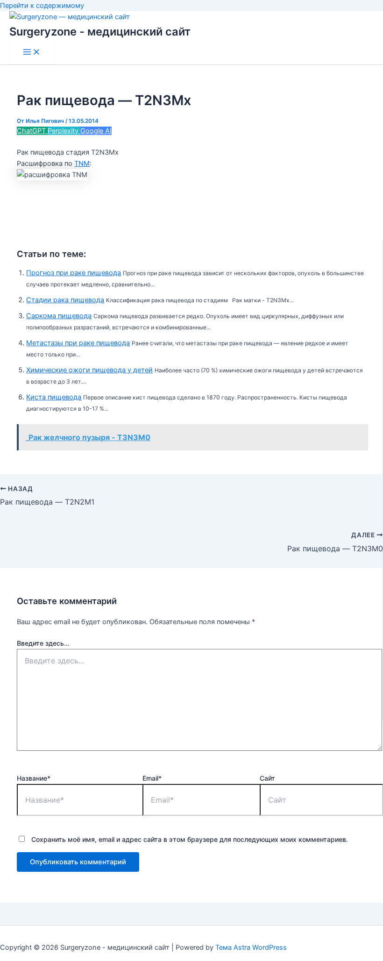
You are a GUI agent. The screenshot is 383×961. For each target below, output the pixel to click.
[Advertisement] (191, 212)
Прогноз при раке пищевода (73, 273)
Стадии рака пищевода (65, 300)
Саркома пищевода (59, 316)
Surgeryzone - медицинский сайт (100, 31)
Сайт (267, 778)
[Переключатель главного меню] (31, 52)
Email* (152, 778)
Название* (33, 778)
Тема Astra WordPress (251, 947)
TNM (82, 163)
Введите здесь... (43, 643)
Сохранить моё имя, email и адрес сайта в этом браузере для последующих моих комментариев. (189, 839)
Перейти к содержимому (42, 5)
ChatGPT (32, 131)
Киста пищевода (53, 397)
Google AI (96, 131)
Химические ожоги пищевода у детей (89, 370)
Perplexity (64, 131)
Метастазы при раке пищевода (78, 343)
